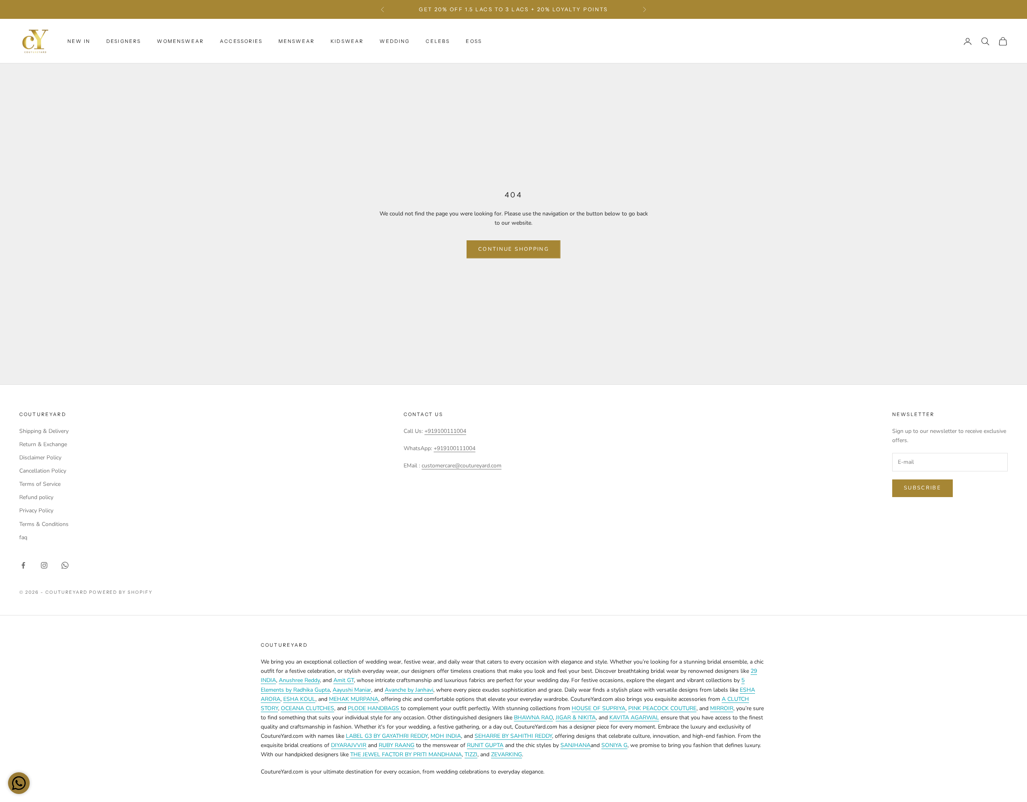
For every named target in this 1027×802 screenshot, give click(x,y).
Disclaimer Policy (40, 457)
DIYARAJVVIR (348, 745)
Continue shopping (513, 249)
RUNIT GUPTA (485, 745)
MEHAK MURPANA (353, 699)
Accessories (241, 41)
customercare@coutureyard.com (461, 465)
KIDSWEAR (347, 41)
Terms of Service (40, 484)
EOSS (474, 41)
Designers (123, 41)
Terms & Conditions (44, 524)
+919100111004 (445, 431)
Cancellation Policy (42, 471)
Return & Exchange (43, 444)
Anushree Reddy (299, 680)
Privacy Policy (36, 510)
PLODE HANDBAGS (374, 708)
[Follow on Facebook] (23, 565)
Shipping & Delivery (44, 431)
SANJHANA (575, 745)
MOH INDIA (445, 736)
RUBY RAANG (396, 745)
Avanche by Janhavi (409, 690)
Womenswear (180, 41)
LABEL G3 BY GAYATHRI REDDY (387, 736)
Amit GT (343, 680)
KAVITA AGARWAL (634, 717)
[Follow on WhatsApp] (65, 565)
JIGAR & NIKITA (576, 717)
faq (23, 537)
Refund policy (36, 497)
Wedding (395, 41)
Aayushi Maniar (352, 690)
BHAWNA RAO (533, 717)
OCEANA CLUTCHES (307, 708)
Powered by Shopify (121, 592)
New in (78, 41)
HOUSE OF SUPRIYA (598, 708)
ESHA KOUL (299, 699)
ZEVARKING (506, 754)
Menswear (296, 41)
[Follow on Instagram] (44, 565)
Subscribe (922, 487)
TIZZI (471, 754)
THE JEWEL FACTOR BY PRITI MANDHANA (406, 754)
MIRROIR (721, 708)
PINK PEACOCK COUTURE (662, 708)
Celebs (438, 41)
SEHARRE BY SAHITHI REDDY (513, 736)
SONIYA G (614, 745)
